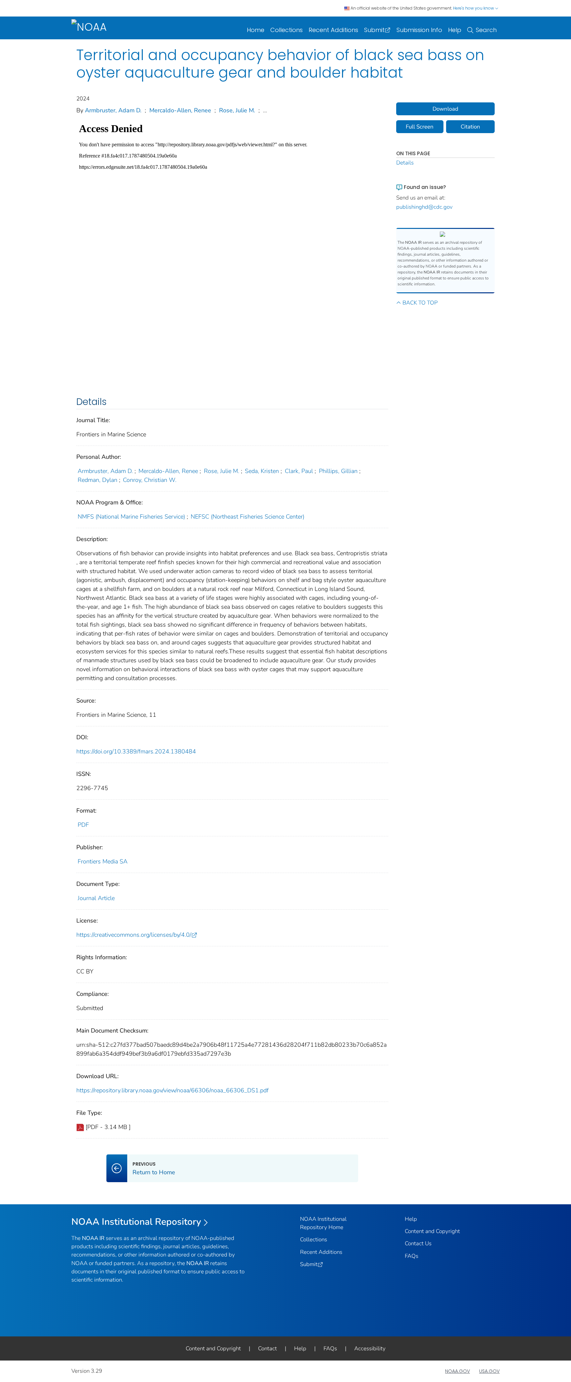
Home (255, 30)
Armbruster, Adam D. (113, 110)
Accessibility (370, 1348)
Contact (267, 1348)
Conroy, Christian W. (149, 480)
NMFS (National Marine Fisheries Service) (131, 517)
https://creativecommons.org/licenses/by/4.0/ (133, 935)
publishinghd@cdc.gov (424, 207)
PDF (83, 825)
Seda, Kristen (262, 471)
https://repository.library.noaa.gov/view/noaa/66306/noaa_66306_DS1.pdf (172, 1090)
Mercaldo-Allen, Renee (180, 110)
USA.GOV (489, 1371)
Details (405, 162)
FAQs (411, 1256)
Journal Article (96, 898)
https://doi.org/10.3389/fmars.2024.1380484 (136, 751)
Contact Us (418, 1243)
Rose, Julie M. (237, 110)
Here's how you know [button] (474, 8)
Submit (374, 30)
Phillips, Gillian (338, 471)
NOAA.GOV (457, 1371)
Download (445, 109)
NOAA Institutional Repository (136, 1222)
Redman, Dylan (97, 480)
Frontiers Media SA (103, 861)
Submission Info (419, 30)
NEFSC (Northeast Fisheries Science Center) (247, 517)
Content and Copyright (432, 1231)
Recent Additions (333, 30)
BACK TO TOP (420, 303)
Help (454, 30)
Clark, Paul (299, 471)
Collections (286, 30)
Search (486, 30)
